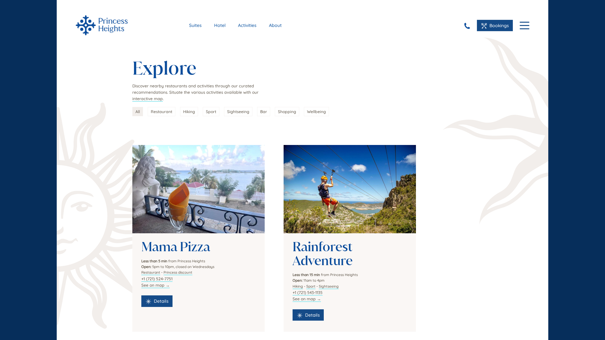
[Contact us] (467, 26)
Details (160, 301)
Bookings (498, 25)
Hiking (189, 111)
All (137, 111)
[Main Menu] (524, 25)
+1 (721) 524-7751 (157, 278)
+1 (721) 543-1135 (308, 292)
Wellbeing (316, 111)
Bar (263, 111)
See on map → (155, 285)
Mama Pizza (175, 246)
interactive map (147, 98)
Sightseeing (238, 111)
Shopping (287, 111)
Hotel (220, 25)
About (275, 25)
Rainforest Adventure (323, 253)
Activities (247, 25)
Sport (211, 111)
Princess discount (178, 272)
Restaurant (161, 111)
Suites (195, 25)
